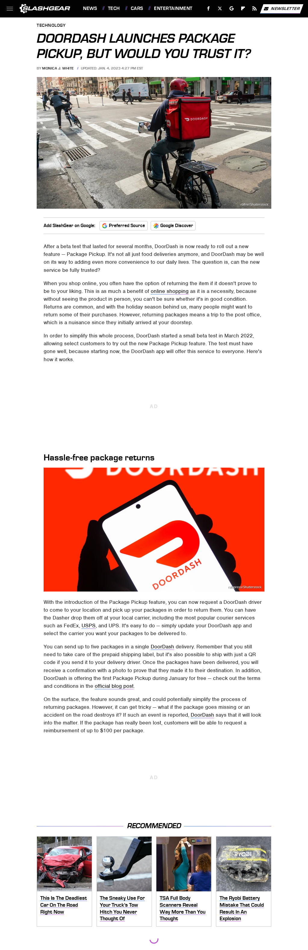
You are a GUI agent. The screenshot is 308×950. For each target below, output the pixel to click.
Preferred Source (127, 225)
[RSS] (254, 8)
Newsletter (285, 8)
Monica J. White (58, 68)
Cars (137, 8)
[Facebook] (208, 8)
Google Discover (176, 225)
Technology (51, 26)
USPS (89, 625)
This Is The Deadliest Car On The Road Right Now (63, 905)
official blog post (114, 686)
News (90, 8)
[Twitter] (220, 8)
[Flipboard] (243, 8)
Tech (114, 8)
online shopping (170, 291)
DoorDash (162, 646)
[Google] (231, 8)
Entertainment (173, 8)
